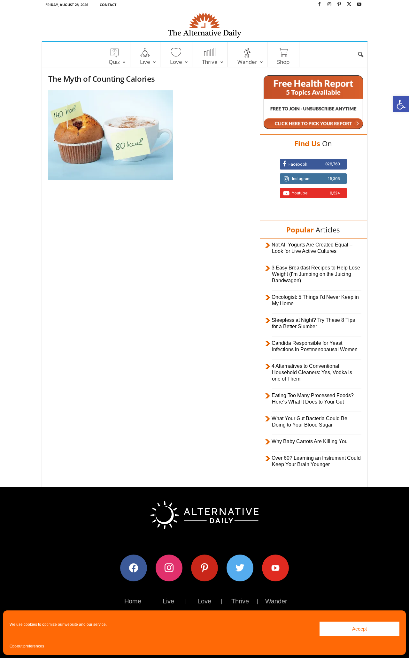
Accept (359, 629)
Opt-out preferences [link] (27, 646)
